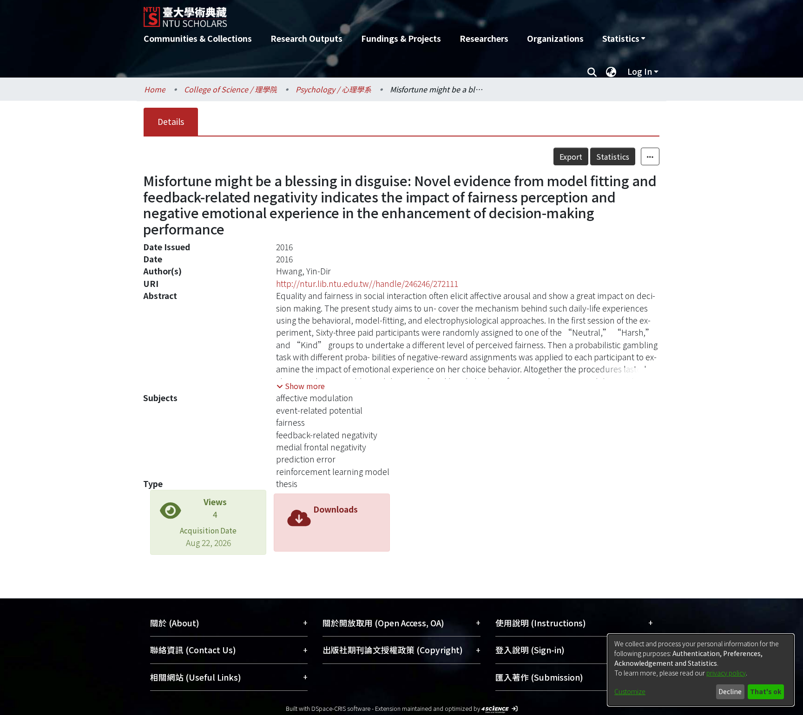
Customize (629, 691)
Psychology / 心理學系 (333, 89)
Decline (730, 691)
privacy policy (726, 672)
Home (154, 89)
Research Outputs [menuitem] (306, 38)
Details (171, 121)
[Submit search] (592, 71)
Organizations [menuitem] (555, 38)
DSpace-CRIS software (340, 708)
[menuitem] (623, 38)
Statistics (612, 156)
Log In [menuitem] (639, 71)
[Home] (351, 13)
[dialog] (701, 670)
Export (570, 156)
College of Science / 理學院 (230, 89)
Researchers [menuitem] (484, 38)
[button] (300, 386)
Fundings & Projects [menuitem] (401, 38)
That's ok (765, 691)
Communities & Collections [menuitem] (198, 38)
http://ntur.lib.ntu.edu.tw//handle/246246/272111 (367, 283)
